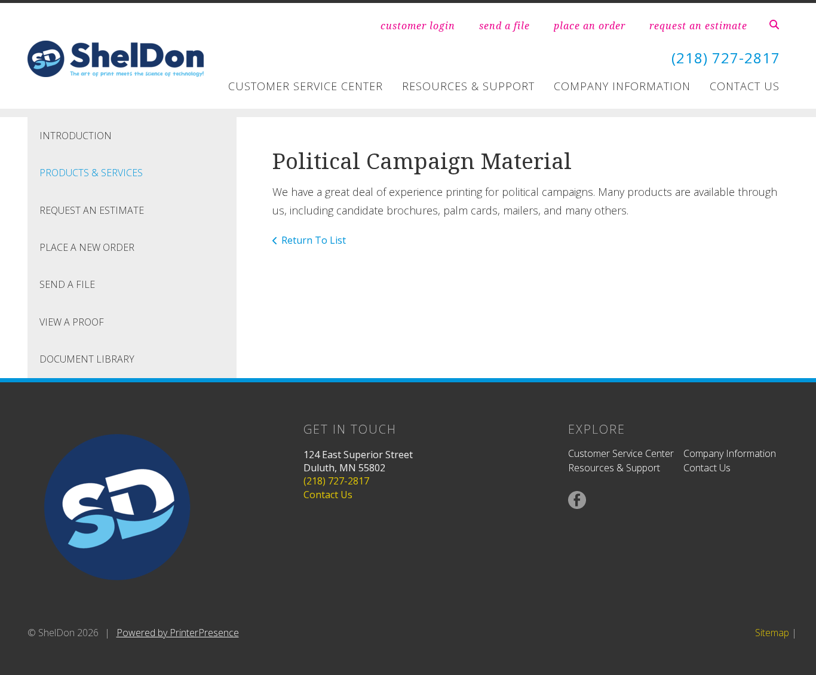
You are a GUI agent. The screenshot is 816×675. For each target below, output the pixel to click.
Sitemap (772, 632)
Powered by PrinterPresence (177, 632)
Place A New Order (86, 247)
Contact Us (745, 86)
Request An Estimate (91, 210)
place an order (589, 25)
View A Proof (71, 322)
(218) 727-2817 (725, 58)
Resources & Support (468, 86)
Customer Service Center (305, 86)
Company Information (622, 86)
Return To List (313, 240)
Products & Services (91, 172)
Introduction (75, 135)
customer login (418, 25)
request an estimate (698, 25)
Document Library (86, 359)
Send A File (67, 284)
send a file (504, 25)
